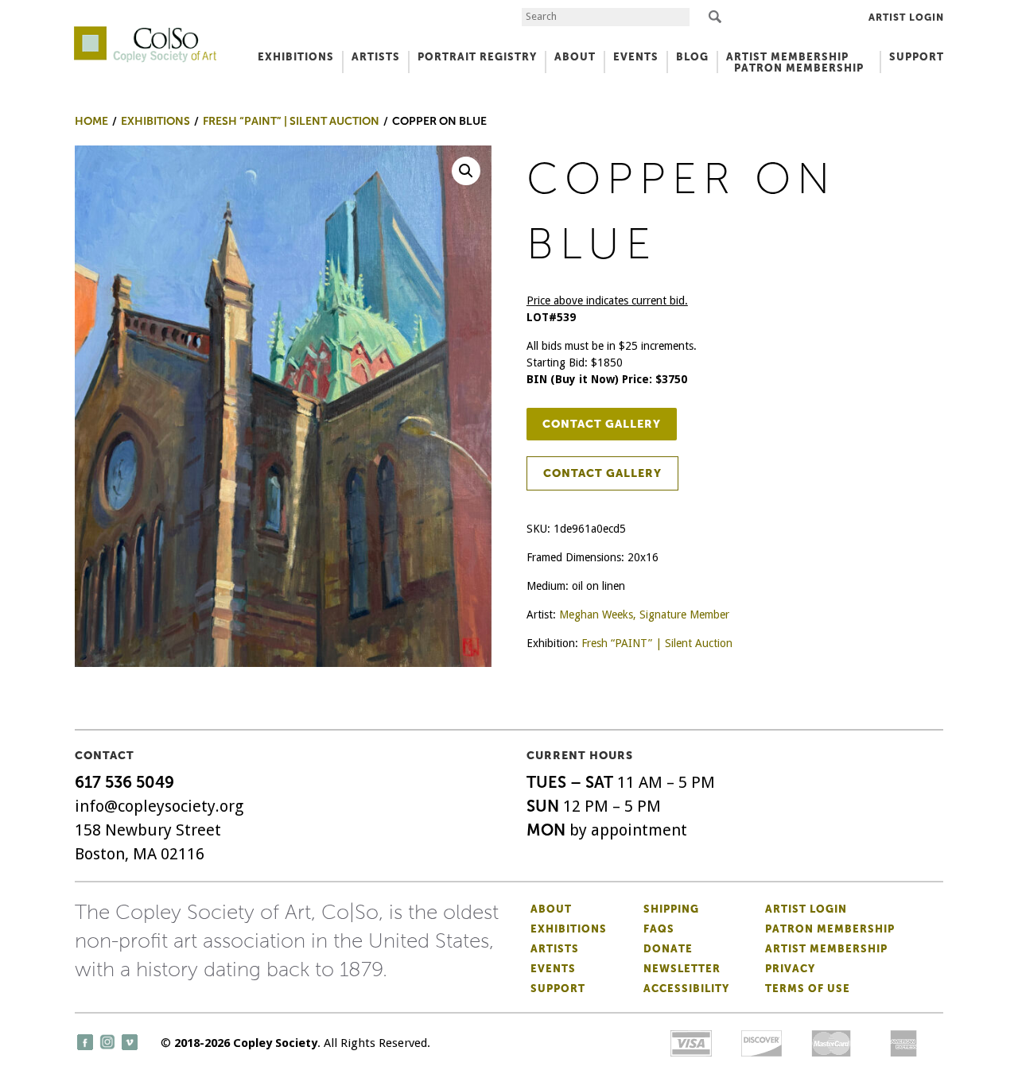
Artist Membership (826, 949)
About (551, 909)
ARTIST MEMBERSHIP (787, 57)
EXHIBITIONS (296, 57)
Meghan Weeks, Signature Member (644, 614)
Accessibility (686, 989)
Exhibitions (568, 929)
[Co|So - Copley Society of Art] (145, 31)
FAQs (658, 929)
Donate (668, 949)
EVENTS (636, 57)
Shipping (671, 909)
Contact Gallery (601, 424)
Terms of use (807, 989)
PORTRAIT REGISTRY (477, 57)
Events (553, 969)
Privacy (790, 969)
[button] (466, 171)
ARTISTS (376, 57)
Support (916, 57)
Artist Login (906, 17)
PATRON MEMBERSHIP (799, 68)
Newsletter (682, 969)
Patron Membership (830, 929)
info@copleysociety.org (159, 806)
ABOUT (575, 57)
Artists (554, 949)
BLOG (692, 57)
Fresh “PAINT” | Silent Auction (656, 643)
